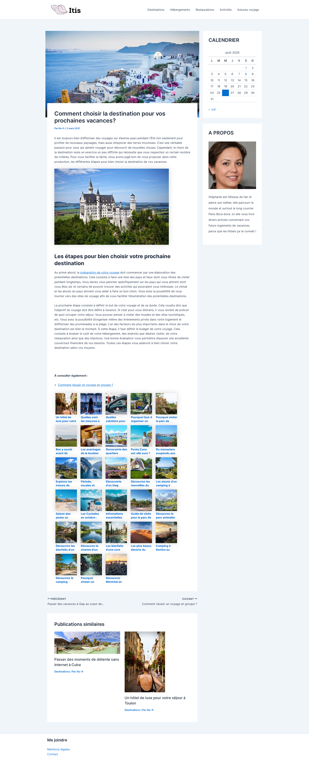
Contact (52, 754)
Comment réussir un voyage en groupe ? (85, 385)
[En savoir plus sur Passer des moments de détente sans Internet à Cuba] (87, 642)
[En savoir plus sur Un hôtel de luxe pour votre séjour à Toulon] (145, 661)
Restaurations (205, 9)
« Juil (212, 109)
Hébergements (180, 9)
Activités (226, 9)
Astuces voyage (248, 9)
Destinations (156, 9)
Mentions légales (58, 749)
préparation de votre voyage (99, 272)
